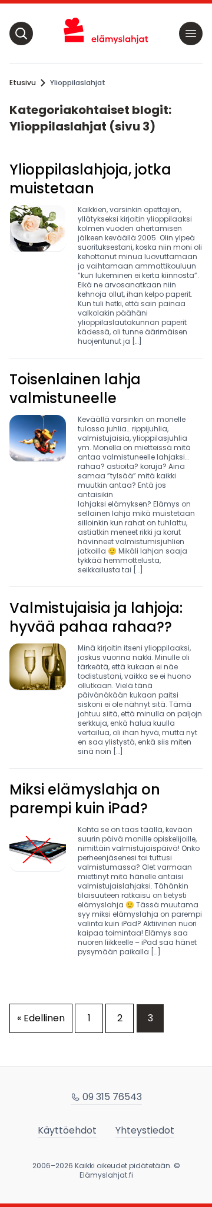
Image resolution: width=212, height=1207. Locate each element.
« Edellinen (41, 1018)
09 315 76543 (112, 1097)
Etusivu (22, 83)
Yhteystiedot (144, 1130)
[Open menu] (191, 33)
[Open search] (21, 33)
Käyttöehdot (67, 1130)
